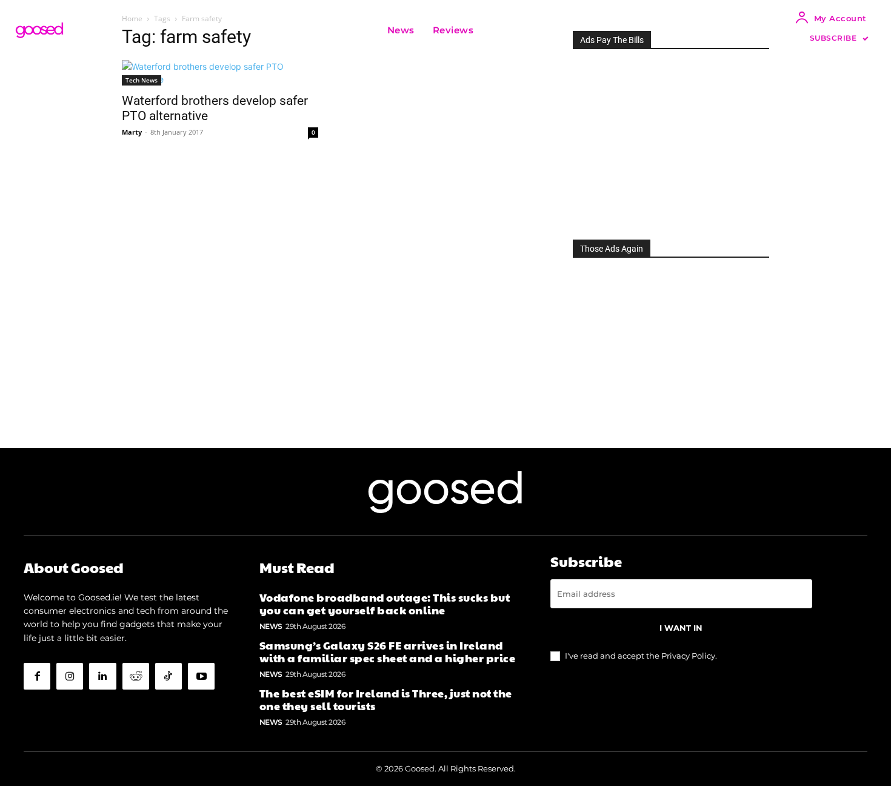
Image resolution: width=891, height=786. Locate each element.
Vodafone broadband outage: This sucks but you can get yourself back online (384, 604)
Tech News (141, 80)
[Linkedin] (102, 676)
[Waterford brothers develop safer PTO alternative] (220, 73)
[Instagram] (69, 676)
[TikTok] (168, 676)
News (270, 626)
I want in (680, 628)
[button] (498, 30)
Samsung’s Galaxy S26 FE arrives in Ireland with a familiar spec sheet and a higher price (387, 651)
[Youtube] (201, 676)
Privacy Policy (688, 655)
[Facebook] (37, 676)
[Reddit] (135, 676)
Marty (132, 131)
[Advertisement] (671, 141)
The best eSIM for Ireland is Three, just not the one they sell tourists (385, 699)
